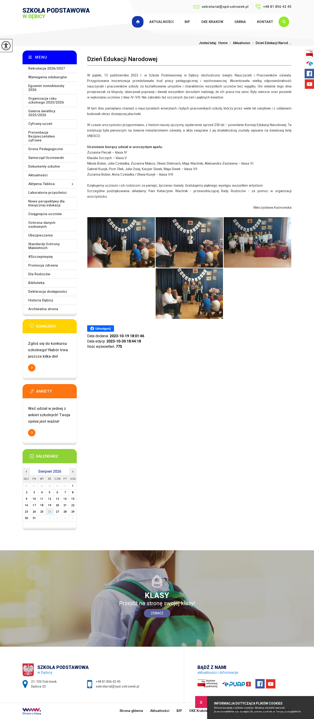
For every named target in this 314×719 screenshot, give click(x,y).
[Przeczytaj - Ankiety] (56, 392)
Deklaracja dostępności (47, 291)
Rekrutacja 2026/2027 (46, 68)
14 (65, 498)
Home (223, 43)
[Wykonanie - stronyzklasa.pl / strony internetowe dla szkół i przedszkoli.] (32, 712)
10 (34, 498)
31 (34, 518)
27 (57, 511)
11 (41, 498)
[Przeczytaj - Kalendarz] (56, 457)
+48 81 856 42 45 (277, 7)
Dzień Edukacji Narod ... (271, 43)
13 (57, 498)
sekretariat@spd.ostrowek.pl (225, 7)
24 (34, 511)
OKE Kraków (212, 22)
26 (49, 511)
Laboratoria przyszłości (47, 193)
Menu (41, 57)
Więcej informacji (31, 367)
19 (49, 505)
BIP (187, 22)
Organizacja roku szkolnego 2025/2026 (46, 100)
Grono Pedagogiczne (45, 149)
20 (57, 505)
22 (72, 505)
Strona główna (138, 22)
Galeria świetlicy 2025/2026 (41, 113)
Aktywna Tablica (41, 184)
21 (65, 505)
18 (41, 505)
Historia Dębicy (40, 300)
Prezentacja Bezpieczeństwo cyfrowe (41, 136)
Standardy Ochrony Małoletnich (44, 246)
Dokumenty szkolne (44, 166)
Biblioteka (36, 283)
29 (72, 511)
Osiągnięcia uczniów (45, 214)
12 (49, 498)
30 (26, 518)
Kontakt (265, 22)
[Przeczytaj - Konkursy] (56, 327)
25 (41, 511)
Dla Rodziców (39, 274)
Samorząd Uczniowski (46, 158)
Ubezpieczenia (40, 235)
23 (26, 511)
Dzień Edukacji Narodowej (122, 59)
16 (26, 505)
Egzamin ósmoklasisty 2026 (46, 88)
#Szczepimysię (40, 257)
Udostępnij (103, 328)
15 (72, 498)
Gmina (240, 22)
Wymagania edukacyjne (47, 77)
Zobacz (157, 613)
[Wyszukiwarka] (285, 22)
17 (34, 505)
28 (65, 511)
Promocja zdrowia (43, 265)
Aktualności (161, 22)
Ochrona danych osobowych (41, 225)
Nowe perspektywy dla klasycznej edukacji (46, 203)
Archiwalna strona (43, 309)
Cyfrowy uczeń (40, 124)
